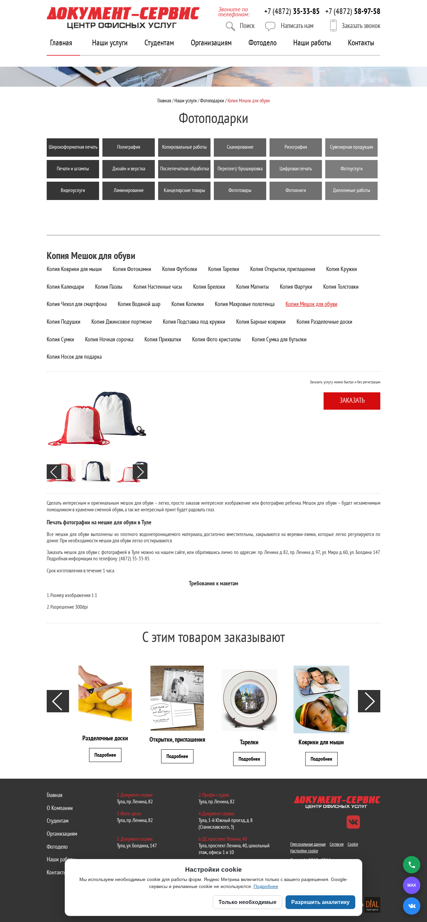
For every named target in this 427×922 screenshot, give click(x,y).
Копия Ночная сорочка (109, 340)
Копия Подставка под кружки (194, 322)
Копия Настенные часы (157, 287)
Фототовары (240, 190)
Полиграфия (128, 147)
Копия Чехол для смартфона (77, 304)
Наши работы (312, 43)
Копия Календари (65, 287)
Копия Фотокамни (132, 269)
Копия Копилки (187, 304)
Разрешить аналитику (320, 902)
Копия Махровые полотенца (245, 304)
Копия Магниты (252, 287)
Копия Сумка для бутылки (279, 340)
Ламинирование (129, 190)
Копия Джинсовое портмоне (121, 322)
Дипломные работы (351, 190)
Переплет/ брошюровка (240, 169)
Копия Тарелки (223, 269)
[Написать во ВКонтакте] (411, 906)
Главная (61, 43)
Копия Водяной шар (139, 304)
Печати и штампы (73, 169)
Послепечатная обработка (184, 169)
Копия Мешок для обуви (311, 304)
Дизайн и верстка (128, 169)
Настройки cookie (304, 851)
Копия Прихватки (162, 340)
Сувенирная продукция (351, 147)
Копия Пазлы (108, 287)
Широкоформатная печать (73, 147)
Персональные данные (308, 844)
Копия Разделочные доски (324, 322)
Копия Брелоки (209, 287)
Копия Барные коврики (261, 322)
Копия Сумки (60, 340)
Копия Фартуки (296, 287)
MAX (409, 885)
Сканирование (240, 147)
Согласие (337, 844)
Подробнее (266, 886)
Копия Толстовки (341, 287)
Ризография (296, 147)
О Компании (60, 808)
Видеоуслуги (73, 190)
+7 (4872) (292, 12)
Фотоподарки (73, 212)
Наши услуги (110, 43)
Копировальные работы (184, 147)
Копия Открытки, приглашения (282, 269)
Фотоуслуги (352, 169)
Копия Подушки (63, 322)
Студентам (159, 43)
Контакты (361, 43)
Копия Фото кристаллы (216, 340)
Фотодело (263, 43)
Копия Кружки (341, 269)
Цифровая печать (296, 169)
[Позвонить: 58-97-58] (411, 864)
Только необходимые (248, 902)
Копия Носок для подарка (74, 357)
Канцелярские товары (184, 190)
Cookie (353, 844)
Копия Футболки (179, 269)
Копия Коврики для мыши (74, 269)
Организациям (211, 43)
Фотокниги (296, 190)
